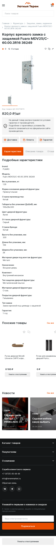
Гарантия (47, 140)
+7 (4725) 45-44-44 (11, 474)
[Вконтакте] (5, 489)
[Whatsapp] (19, 489)
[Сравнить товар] (29, 332)
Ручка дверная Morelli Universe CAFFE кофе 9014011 (14, 357)
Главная (5, 23)
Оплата (30, 140)
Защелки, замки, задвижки (39, 23)
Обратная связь (9, 483)
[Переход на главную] (28, 5)
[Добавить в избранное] (24, 332)
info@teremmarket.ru (11, 478)
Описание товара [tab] (34, 151)
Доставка (12, 140)
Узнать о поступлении (28, 541)
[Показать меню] (3, 5)
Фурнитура (18, 23)
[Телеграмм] (12, 489)
